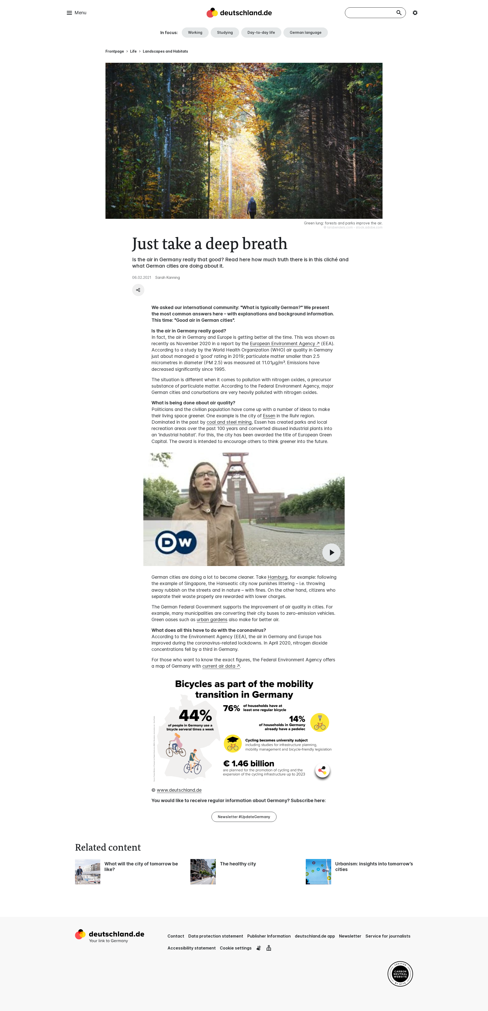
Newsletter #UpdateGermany (244, 817)
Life (133, 51)
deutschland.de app (315, 936)
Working (195, 32)
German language (306, 32)
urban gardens (212, 619)
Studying (225, 32)
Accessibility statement (191, 948)
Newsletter (350, 936)
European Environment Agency (282, 343)
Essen (269, 415)
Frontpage (114, 51)
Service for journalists (387, 936)
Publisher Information (269, 936)
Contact (175, 936)
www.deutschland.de (179, 790)
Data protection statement (215, 936)
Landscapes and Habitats (165, 51)
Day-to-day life (261, 32)
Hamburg (277, 577)
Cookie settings (236, 948)
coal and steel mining (229, 422)
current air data (218, 666)
